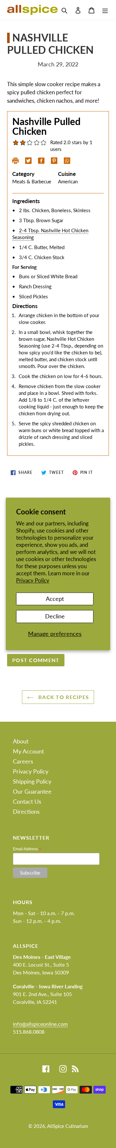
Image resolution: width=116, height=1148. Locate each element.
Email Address (27, 849)
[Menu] (105, 9)
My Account (28, 751)
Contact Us (27, 801)
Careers (23, 761)
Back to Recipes (63, 697)
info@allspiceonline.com (40, 1024)
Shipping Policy (32, 781)
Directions (26, 811)
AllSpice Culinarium (67, 1126)
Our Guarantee (32, 791)
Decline (55, 616)
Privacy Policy (32, 580)
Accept (55, 598)
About (20, 741)
